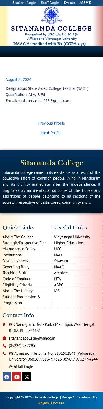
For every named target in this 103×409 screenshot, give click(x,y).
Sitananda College (51, 163)
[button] (99, 51)
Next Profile (51, 133)
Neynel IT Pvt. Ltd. (51, 403)
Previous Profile (51, 123)
